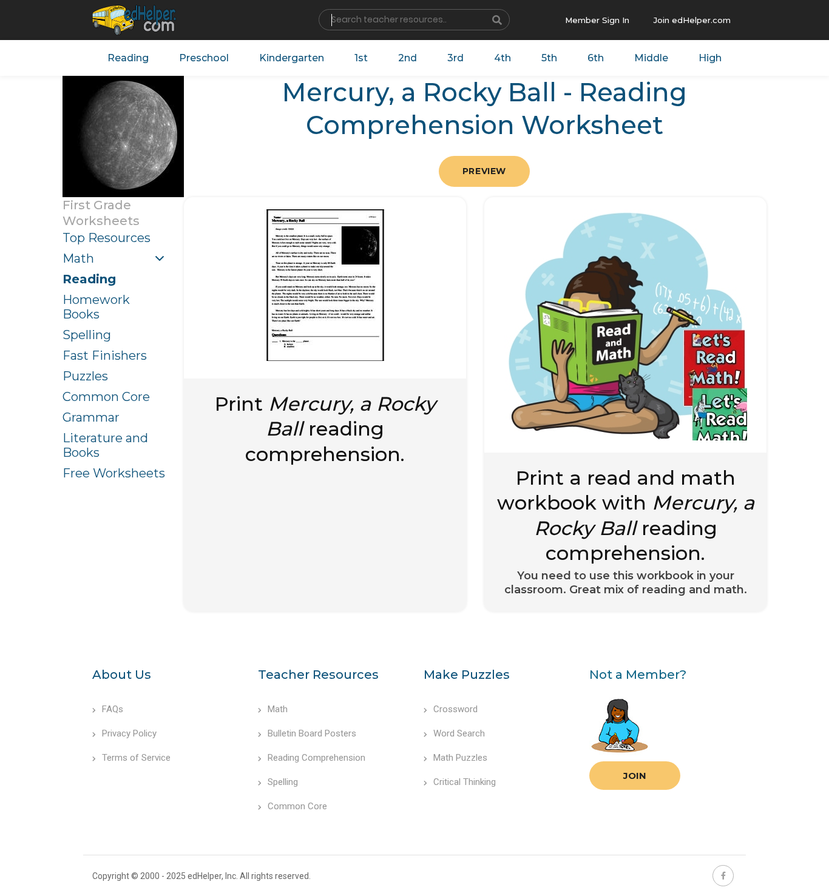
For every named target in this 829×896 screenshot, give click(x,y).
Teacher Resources (318, 674)
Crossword (455, 709)
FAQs (112, 709)
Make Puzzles (467, 674)
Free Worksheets (114, 473)
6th (595, 58)
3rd (455, 58)
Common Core (106, 396)
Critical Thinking (464, 781)
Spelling (87, 335)
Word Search (459, 733)
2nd (407, 58)
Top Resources (107, 238)
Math (78, 258)
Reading (128, 58)
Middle (651, 58)
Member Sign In (597, 20)
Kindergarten (291, 58)
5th (549, 58)
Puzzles (85, 376)
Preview (484, 171)
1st (361, 58)
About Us (121, 674)
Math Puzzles (460, 757)
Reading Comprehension (316, 757)
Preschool (204, 58)
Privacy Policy (129, 733)
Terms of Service (136, 757)
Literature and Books (105, 445)
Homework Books (96, 307)
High (710, 58)
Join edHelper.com (692, 20)
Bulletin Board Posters (312, 733)
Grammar (91, 417)
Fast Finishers (105, 355)
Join (634, 775)
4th (502, 58)
